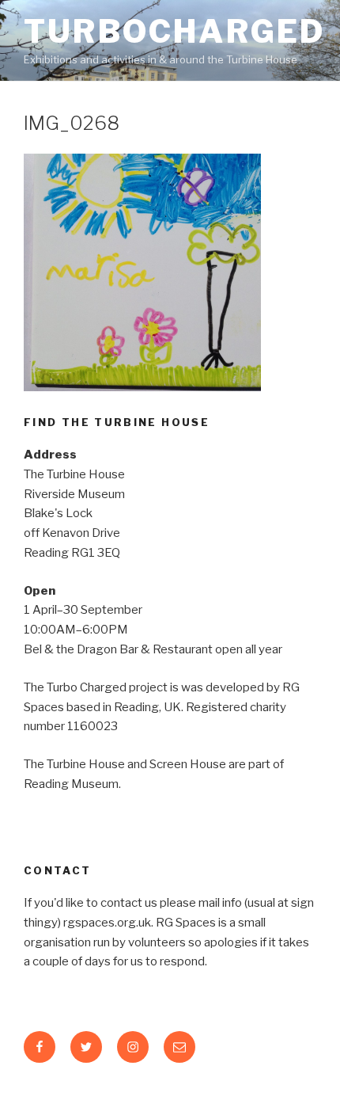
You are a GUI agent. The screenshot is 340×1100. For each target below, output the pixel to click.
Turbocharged (175, 31)
